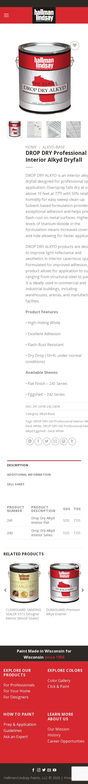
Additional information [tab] (29, 474)
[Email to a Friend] (55, 441)
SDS (66, 520)
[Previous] (14, 79)
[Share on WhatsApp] (30, 441)
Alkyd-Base (53, 147)
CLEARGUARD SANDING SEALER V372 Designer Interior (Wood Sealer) (23, 614)
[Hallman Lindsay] (44, 15)
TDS (77, 520)
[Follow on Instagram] (39, 770)
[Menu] (6, 15)
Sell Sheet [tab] (16, 484)
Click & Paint (58, 686)
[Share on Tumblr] (72, 441)
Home (31, 147)
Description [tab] (17, 465)
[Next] (73, 79)
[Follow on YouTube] (54, 770)
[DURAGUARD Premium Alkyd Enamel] (64, 583)
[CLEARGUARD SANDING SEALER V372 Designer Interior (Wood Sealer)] (24, 583)
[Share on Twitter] (47, 441)
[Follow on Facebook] (33, 770)
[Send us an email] (49, 770)
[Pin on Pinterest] (64, 441)
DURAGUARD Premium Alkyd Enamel (63, 612)
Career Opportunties (66, 741)
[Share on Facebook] (38, 441)
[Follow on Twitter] (44, 770)
